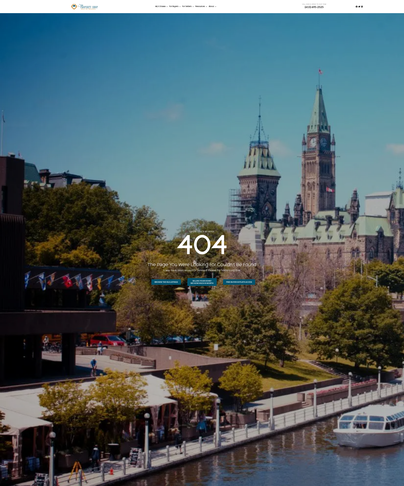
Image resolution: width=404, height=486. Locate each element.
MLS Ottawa (160, 7)
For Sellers (187, 7)
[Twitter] (359, 7)
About (211, 7)
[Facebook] (357, 7)
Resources (200, 7)
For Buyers (173, 7)
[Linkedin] (362, 7)
